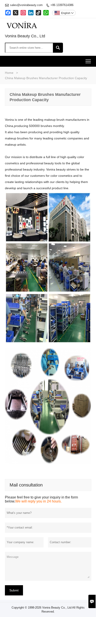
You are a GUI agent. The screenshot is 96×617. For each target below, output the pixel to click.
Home (9, 72)
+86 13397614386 (61, 5)
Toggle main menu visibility (88, 61)
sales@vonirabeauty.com (26, 5)
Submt (14, 590)
